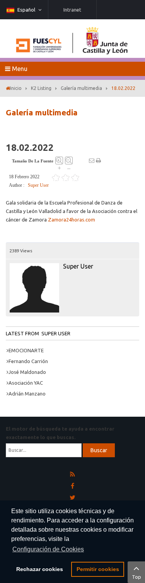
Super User (38, 185)
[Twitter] (72, 497)
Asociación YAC (26, 382)
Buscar (98, 450)
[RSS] (72, 474)
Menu (18, 68)
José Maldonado (27, 372)
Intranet (72, 9)
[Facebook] (72, 486)
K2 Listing (41, 88)
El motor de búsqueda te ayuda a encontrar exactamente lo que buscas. (60, 433)
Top (136, 577)
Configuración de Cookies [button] (48, 549)
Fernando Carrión (28, 361)
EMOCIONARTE (26, 350)
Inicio (16, 88)
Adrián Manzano (27, 393)
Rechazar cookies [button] (39, 569)
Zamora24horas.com (71, 219)
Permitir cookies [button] (98, 569)
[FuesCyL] (73, 38)
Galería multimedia (81, 88)
